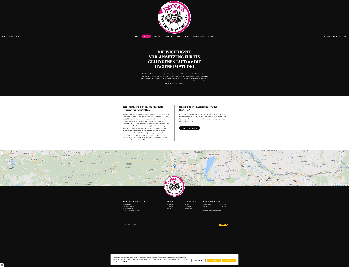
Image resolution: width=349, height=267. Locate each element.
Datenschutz (170, 206)
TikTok (187, 204)
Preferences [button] (124, 261)
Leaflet (332, 185)
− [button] (2, 154)
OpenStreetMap (339, 185)
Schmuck (168, 36)
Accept (229, 260)
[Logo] (174, 17)
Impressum (170, 204)
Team (178, 36)
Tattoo (146, 36)
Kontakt (211, 36)
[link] (146, 36)
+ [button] (2, 152)
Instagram (189, 208)
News (187, 36)
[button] (189, 128)
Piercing (157, 36)
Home (137, 36)
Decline (214, 260)
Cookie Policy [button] (162, 259)
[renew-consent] (2, 265)
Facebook (188, 206)
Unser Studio (198, 36)
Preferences (198, 260)
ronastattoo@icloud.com (133, 210)
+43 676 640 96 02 (8, 36)
